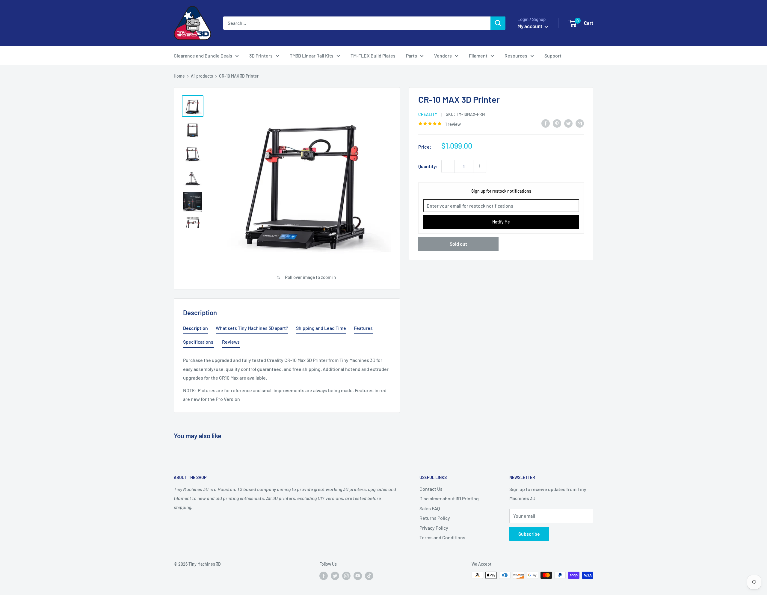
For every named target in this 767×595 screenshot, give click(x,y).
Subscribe (529, 534)
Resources (516, 55)
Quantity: (428, 166)
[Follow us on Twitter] (335, 576)
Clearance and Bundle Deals (203, 55)
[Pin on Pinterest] (557, 123)
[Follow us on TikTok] (369, 576)
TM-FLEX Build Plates (373, 55)
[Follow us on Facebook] (323, 576)
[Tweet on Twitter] (568, 123)
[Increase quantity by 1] (479, 166)
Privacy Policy (433, 528)
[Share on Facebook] (545, 123)
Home (179, 75)
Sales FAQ (429, 508)
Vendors (443, 55)
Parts (411, 55)
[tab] (195, 329)
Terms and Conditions (442, 537)
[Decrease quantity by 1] (448, 166)
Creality (427, 114)
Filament (478, 55)
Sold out (458, 244)
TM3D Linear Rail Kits (311, 55)
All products (202, 75)
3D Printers (261, 55)
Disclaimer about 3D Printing (449, 498)
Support (552, 55)
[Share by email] (580, 123)
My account (530, 26)
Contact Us (431, 489)
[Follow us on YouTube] (358, 576)
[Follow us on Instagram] (346, 576)
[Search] (497, 23)
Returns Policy (434, 518)
